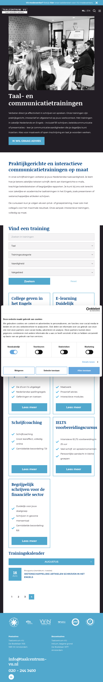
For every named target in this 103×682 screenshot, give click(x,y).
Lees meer (29, 407)
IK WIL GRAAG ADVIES (26, 140)
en (88, 10)
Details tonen (88, 362)
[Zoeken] (94, 10)
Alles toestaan (84, 370)
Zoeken (29, 281)
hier (52, 2)
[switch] (39, 352)
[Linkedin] (11, 677)
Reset (74, 281)
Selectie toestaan (52, 370)
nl (83, 10)
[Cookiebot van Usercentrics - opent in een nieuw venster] (88, 309)
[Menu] (99, 10)
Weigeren (18, 370)
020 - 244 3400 (22, 670)
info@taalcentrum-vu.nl (28, 661)
